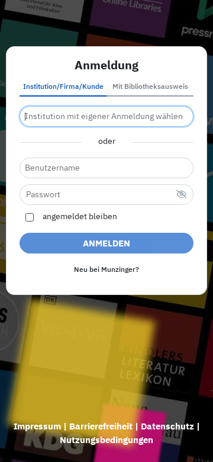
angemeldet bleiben (80, 217)
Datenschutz (167, 426)
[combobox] (106, 116)
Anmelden (106, 243)
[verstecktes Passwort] (182, 195)
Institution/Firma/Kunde (63, 87)
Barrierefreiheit (101, 426)
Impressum (37, 426)
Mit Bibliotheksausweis (150, 87)
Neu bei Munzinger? (106, 270)
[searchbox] (106, 116)
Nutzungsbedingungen (106, 440)
